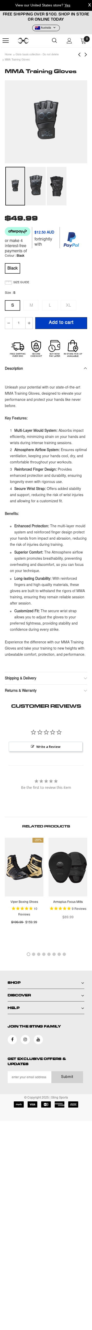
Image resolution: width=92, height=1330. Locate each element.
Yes (67, 5)
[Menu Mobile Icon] (6, 41)
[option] (46, 121)
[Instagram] (25, 1039)
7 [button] (59, 954)
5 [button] (49, 954)
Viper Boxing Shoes (24, 902)
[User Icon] (69, 41)
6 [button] (54, 954)
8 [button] (64, 954)
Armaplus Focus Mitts (68, 902)
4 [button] (43, 954)
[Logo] (29, 41)
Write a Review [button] (48, 746)
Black (12, 268)
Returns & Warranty (21, 691)
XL (68, 306)
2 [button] (33, 954)
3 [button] (38, 954)
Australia (46, 28)
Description (14, 369)
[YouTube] (38, 1039)
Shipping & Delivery (20, 678)
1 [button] (28, 954)
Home (8, 55)
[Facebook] (12, 1039)
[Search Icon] (54, 40)
